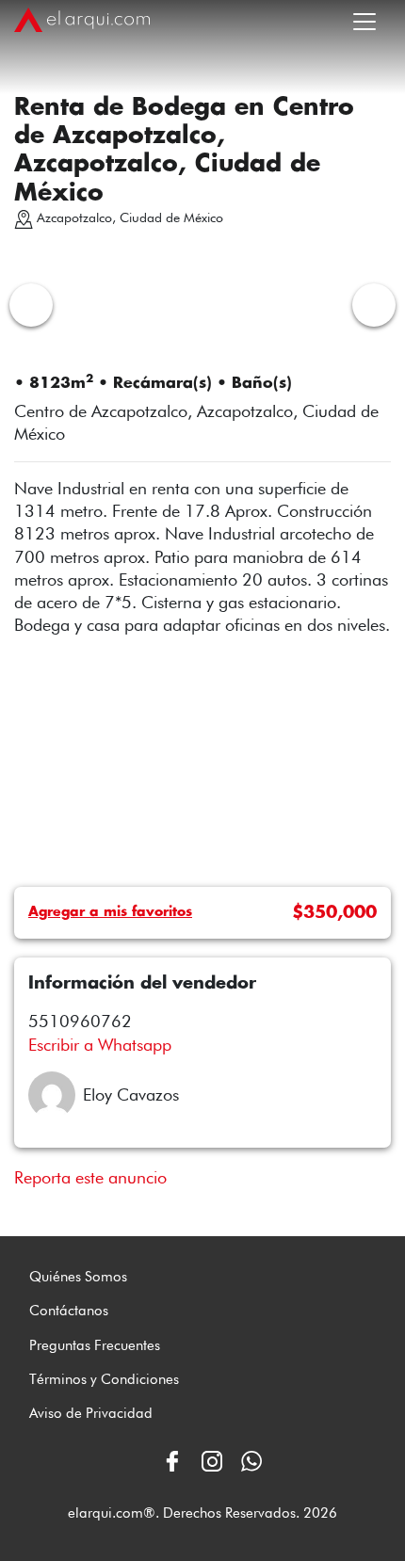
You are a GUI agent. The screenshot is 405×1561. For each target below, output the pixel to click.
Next (374, 305)
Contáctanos (68, 1310)
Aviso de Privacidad (91, 1413)
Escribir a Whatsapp (99, 1044)
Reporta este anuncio (90, 1177)
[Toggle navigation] (364, 19)
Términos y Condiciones (104, 1379)
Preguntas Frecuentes (94, 1345)
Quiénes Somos (78, 1276)
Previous (31, 305)
